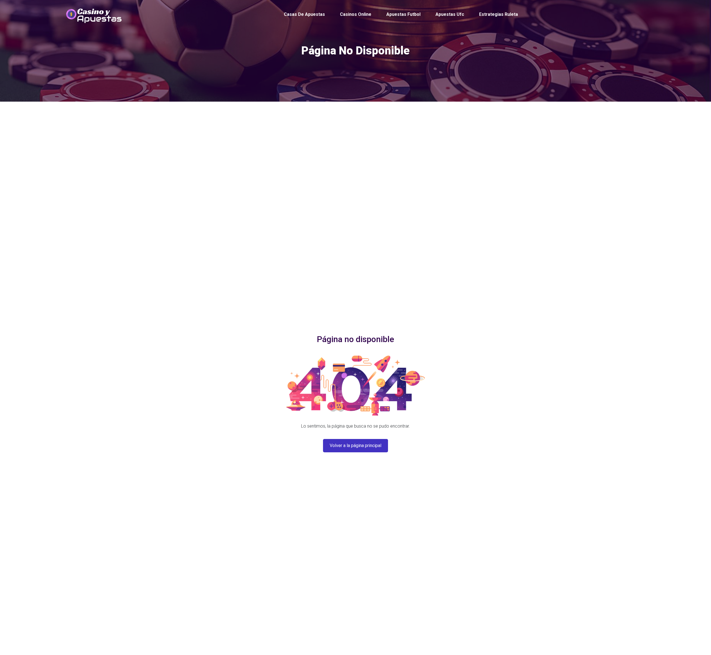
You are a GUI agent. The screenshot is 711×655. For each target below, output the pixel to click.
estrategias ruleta (498, 14)
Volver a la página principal (355, 445)
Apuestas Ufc (449, 14)
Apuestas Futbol (403, 14)
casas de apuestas (304, 14)
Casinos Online (355, 14)
